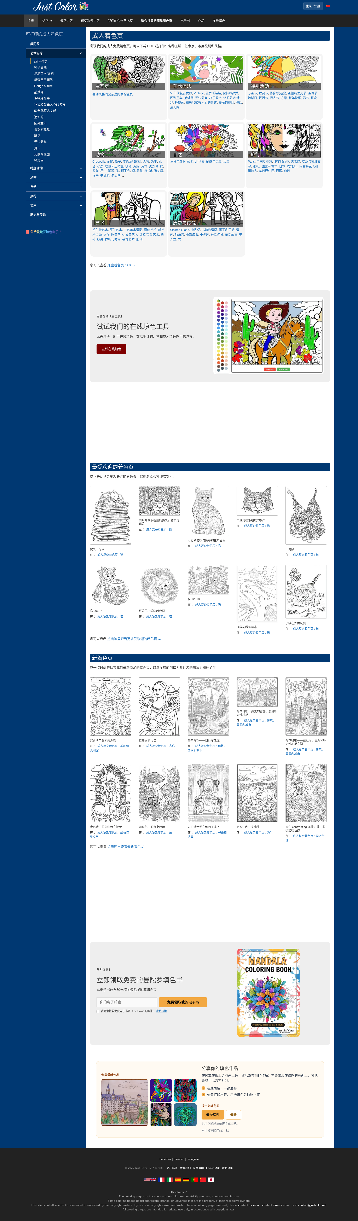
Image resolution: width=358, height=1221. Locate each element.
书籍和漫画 (209, 230)
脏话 (239, 102)
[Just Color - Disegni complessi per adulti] (170, 1179)
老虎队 (116, 175)
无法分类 (201, 98)
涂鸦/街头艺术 (149, 234)
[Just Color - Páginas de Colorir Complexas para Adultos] (194, 1179)
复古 (37, 148)
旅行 (255, 154)
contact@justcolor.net (312, 1205)
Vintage (199, 93)
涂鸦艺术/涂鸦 (44, 73)
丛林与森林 (178, 161)
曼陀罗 (35, 44)
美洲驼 (105, 175)
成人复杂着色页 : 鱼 (159, 832)
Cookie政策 (213, 1168)
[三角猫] (306, 543)
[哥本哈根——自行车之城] (208, 734)
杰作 (106, 234)
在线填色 (219, 20)
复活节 (263, 98)
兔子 (118, 161)
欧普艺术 (117, 234)
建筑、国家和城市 (265, 166)
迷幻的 (174, 107)
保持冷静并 (230, 93)
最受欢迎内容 (90, 20)
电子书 (185, 20)
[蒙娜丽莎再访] (159, 734)
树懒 (128, 166)
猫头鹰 (158, 171)
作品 (201, 20)
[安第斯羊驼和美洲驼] (110, 734)
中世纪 (195, 230)
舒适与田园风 (43, 79)
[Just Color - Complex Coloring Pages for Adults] (150, 1179)
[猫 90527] (110, 605)
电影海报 (192, 234)
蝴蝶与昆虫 (214, 161)
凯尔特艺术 (100, 230)
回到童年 (176, 98)
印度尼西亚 (281, 161)
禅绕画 (179, 102)
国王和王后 (227, 230)
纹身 (100, 239)
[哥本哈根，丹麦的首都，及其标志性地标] (257, 705)
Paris (251, 161)
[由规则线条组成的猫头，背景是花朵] (159, 514)
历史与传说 (184, 223)
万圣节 (252, 93)
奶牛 (154, 161)
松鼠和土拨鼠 (114, 166)
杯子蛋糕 (215, 98)
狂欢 (314, 98)
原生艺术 (116, 230)
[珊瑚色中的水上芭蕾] (159, 821)
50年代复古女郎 (181, 93)
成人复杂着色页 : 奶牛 (258, 832)
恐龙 (190, 161)
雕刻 (139, 239)
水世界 (199, 161)
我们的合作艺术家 (120, 20)
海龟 (144, 166)
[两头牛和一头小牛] (257, 821)
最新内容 (66, 20)
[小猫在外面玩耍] (306, 617)
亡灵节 (263, 93)
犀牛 (103, 171)
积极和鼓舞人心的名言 (201, 102)
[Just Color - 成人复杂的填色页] (203, 1179)
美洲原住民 (266, 171)
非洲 (287, 171)
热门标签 (172, 1168)
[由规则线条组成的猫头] (257, 514)
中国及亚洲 (264, 161)
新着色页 (102, 658)
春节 (306, 98)
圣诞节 (312, 93)
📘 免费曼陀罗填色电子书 (44, 232)
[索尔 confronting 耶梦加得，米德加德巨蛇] (306, 821)
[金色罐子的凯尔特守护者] (110, 821)
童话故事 (231, 234)
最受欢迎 (212, 1114)
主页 (31, 20)
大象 (146, 161)
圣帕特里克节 (297, 93)
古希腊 (295, 161)
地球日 (252, 98)
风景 (226, 161)
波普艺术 (131, 234)
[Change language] (328, 6)
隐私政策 (161, 1011)
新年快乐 (295, 98)
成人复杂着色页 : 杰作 (160, 746)
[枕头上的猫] (110, 543)
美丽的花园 (226, 102)
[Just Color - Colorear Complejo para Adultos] (178, 1179)
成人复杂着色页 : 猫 (110, 554)
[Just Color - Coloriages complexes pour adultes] (161, 1179)
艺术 (99, 223)
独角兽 (179, 234)
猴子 (95, 175)
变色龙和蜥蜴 (132, 161)
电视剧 (204, 234)
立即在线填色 (111, 349)
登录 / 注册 (313, 6)
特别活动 (260, 86)
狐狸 (111, 171)
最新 (233, 1114)
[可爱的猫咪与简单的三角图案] (208, 534)
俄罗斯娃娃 (213, 93)
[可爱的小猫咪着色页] (159, 605)
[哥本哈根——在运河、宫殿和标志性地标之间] (306, 734)
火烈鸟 (153, 166)
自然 (177, 154)
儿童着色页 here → (121, 265)
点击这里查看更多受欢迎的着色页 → (134, 639)
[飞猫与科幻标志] (257, 621)
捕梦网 (189, 98)
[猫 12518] (208, 593)
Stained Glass (179, 230)
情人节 (274, 98)
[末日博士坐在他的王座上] (208, 821)
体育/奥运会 (278, 93)
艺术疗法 (182, 86)
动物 (99, 154)
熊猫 (95, 171)
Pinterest (179, 1159)
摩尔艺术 (150, 230)
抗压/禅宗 (40, 61)
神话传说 (217, 234)
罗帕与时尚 (113, 239)
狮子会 (125, 171)
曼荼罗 (102, 86)
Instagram (193, 1159)
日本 (282, 166)
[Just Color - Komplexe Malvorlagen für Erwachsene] (186, 1179)
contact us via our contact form (258, 1205)
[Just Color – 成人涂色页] (62, 6)
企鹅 (110, 161)
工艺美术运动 (133, 230)
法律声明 (198, 1168)
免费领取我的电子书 (183, 1002)
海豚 (136, 166)
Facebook (166, 1159)
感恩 (284, 98)
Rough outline (43, 86)
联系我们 (185, 1168)
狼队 (140, 171)
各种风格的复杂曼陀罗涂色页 (112, 94)
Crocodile (98, 161)
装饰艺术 (128, 239)
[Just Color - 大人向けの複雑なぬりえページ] (211, 1179)
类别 (45, 20)
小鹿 (100, 166)
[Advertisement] (210, 421)
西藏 (279, 171)
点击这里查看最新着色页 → (127, 846)
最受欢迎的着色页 (112, 467)
